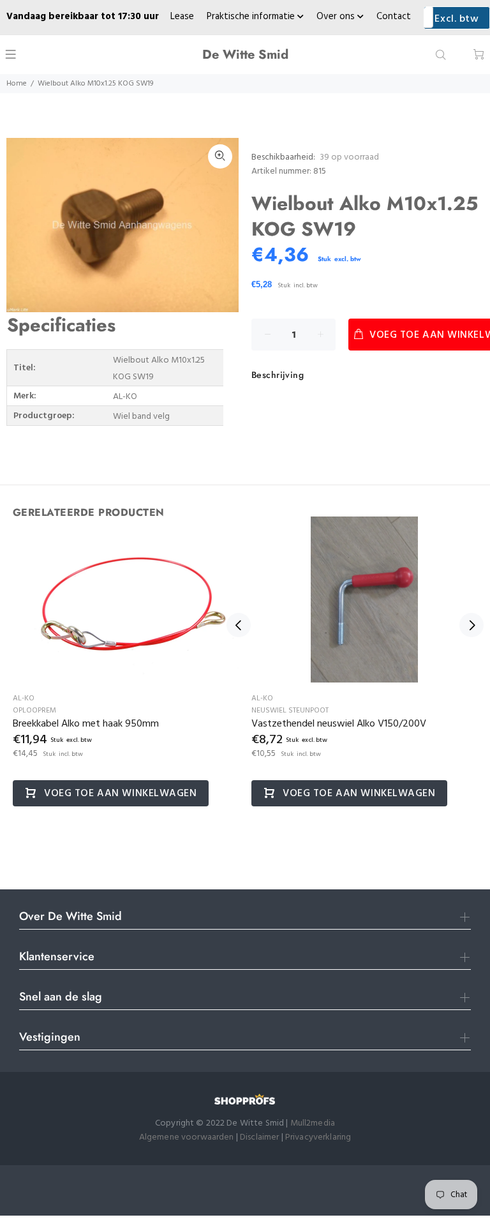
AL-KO (23, 698)
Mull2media (312, 1123)
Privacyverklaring (318, 1137)
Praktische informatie (252, 16)
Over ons (336, 16)
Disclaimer (260, 1137)
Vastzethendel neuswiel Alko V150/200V (338, 724)
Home (16, 83)
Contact (393, 16)
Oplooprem (34, 710)
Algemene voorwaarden (186, 1137)
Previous (238, 625)
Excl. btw (456, 19)
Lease (182, 16)
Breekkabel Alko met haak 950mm (86, 724)
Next (471, 625)
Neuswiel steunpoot (290, 710)
